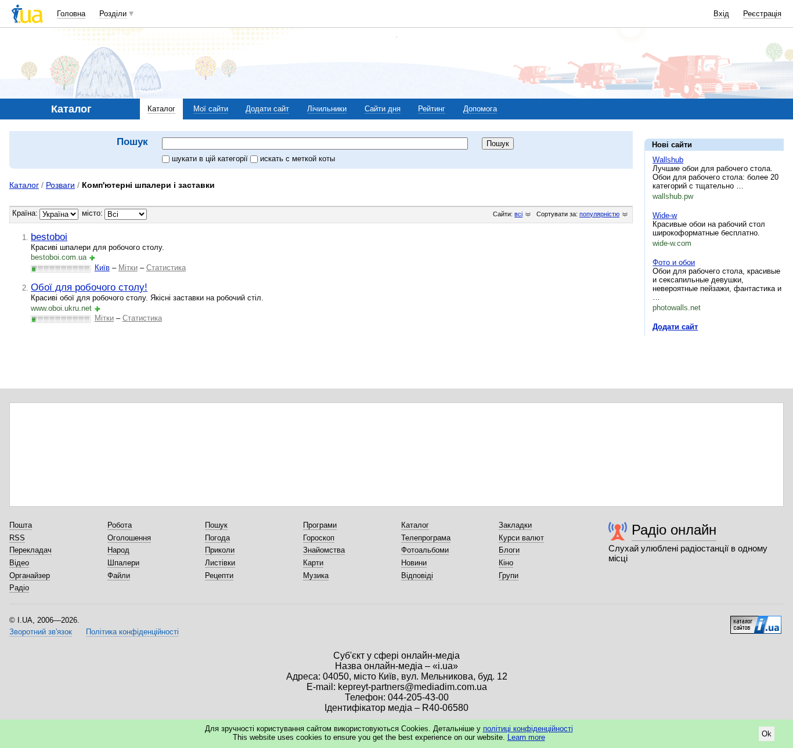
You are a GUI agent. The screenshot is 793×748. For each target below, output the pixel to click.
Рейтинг (431, 108)
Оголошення (129, 537)
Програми (320, 525)
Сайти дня (383, 108)
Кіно (506, 562)
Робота (119, 525)
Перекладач (30, 550)
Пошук (216, 525)
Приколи (220, 550)
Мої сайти (210, 108)
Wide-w (665, 215)
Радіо (19, 587)
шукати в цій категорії (211, 158)
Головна (71, 13)
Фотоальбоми (425, 550)
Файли (118, 575)
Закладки (515, 525)
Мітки (128, 267)
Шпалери (123, 562)
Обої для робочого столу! (89, 287)
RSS (17, 537)
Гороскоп (318, 537)
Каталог (161, 108)
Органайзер (29, 575)
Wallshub (668, 159)
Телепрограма (425, 537)
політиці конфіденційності (528, 728)
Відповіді (417, 575)
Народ (118, 550)
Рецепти (219, 575)
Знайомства (324, 550)
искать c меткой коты (297, 158)
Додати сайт (267, 108)
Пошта (20, 525)
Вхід (721, 13)
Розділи (113, 13)
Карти (313, 562)
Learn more (526, 737)
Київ (102, 267)
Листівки (220, 562)
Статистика (166, 267)
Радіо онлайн (674, 530)
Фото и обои (674, 262)
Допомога (480, 108)
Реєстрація (762, 13)
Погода (217, 537)
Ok (767, 733)
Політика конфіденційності (132, 631)
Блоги (509, 550)
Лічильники (327, 108)
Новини (414, 562)
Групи (508, 575)
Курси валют (521, 537)
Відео (19, 562)
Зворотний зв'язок (40, 631)
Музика (316, 575)
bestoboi (49, 236)
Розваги (60, 185)
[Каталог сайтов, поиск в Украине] (755, 620)
